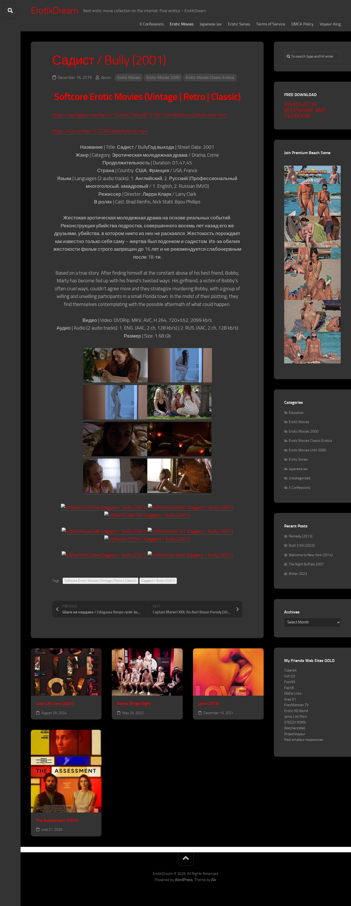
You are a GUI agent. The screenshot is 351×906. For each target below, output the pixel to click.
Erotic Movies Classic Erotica (210, 77)
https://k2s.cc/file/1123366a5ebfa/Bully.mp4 (100, 131)
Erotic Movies (181, 24)
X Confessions (152, 24)
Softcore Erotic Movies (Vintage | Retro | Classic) (100, 580)
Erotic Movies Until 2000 (307, 450)
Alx (213, 879)
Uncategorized (299, 478)
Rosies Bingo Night (134, 703)
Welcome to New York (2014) (311, 555)
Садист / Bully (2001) (158, 580)
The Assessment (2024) (57, 820)
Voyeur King (330, 24)
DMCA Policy (302, 24)
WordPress (184, 879)
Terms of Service (270, 24)
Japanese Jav (211, 24)
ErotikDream (54, 10)
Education (296, 412)
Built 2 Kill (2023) (302, 545)
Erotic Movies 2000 (163, 77)
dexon (106, 77)
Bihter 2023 (298, 574)
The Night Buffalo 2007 (306, 564)
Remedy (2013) (300, 536)
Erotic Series (239, 24)
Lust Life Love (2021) (55, 703)
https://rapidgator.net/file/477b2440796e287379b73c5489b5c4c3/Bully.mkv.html (139, 115)
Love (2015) (208, 703)
